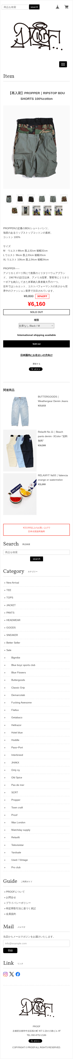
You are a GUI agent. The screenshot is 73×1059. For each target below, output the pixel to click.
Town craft (14, 807)
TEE (8, 590)
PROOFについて (15, 891)
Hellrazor (13, 725)
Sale (8, 650)
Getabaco (14, 717)
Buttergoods (15, 680)
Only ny (13, 770)
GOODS (11, 627)
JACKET (11, 605)
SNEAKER (12, 635)
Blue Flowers (16, 672)
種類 (36, 319)
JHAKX (12, 762)
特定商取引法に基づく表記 (21, 908)
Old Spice (14, 777)
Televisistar (15, 845)
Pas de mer (15, 785)
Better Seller (13, 642)
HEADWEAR (13, 620)
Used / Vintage (17, 859)
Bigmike (13, 657)
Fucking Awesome (19, 702)
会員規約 (11, 913)
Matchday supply (18, 829)
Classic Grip (15, 687)
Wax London (15, 822)
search (34, 7)
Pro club (13, 867)
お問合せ (11, 897)
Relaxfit (13, 837)
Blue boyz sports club (20, 665)
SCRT (12, 792)
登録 (10, 950)
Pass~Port (14, 747)
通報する (36, 364)
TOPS (9, 597)
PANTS (10, 612)
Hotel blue (14, 732)
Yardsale (13, 852)
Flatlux (12, 710)
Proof (11, 815)
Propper (13, 799)
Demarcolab (15, 695)
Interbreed (14, 754)
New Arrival (12, 582)
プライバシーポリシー (18, 902)
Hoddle (12, 740)
